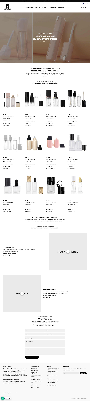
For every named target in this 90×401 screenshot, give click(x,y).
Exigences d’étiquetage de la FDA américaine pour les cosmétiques (53, 369)
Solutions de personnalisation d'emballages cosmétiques (36, 379)
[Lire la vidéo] (68, 251)
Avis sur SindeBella (34, 370)
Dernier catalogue (34, 368)
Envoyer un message (32, 357)
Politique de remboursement (36, 384)
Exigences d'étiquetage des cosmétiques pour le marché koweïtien (52, 377)
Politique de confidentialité (35, 387)
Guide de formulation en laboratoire (35, 373)
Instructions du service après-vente (36, 382)
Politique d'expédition (35, 385)
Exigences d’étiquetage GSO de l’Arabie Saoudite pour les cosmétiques (52, 372)
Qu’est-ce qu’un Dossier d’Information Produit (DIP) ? (52, 385)
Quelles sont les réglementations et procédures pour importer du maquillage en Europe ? (53, 381)
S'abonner (83, 373)
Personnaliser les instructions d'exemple (36, 376)
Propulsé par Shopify (84, 398)
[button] (86, 4)
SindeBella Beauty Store (76, 398)
